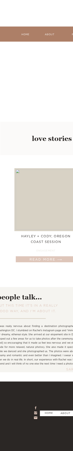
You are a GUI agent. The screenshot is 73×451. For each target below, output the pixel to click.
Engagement (46, 250)
